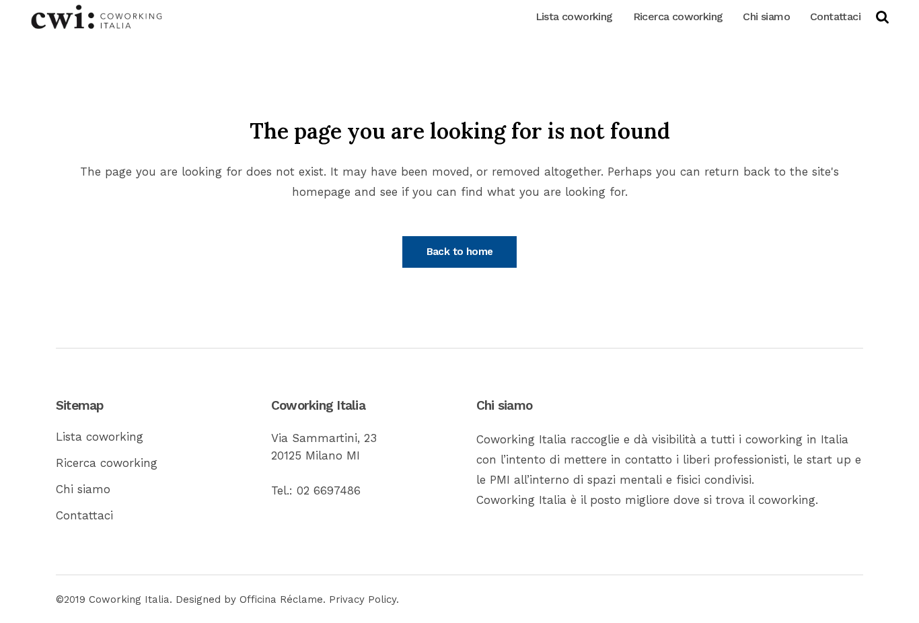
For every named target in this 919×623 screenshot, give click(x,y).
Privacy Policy (362, 599)
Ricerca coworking (106, 463)
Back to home (460, 252)
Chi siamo (83, 489)
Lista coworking (99, 436)
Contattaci (84, 515)
